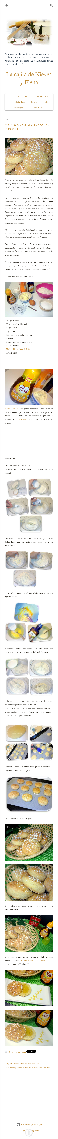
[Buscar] (51, 5)
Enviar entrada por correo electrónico (27, 1063)
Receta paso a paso (35, 1067)
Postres (25, 1067)
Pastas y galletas (16, 1067)
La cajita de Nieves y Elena (29, 78)
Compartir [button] (8, 1063)
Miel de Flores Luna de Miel (18, 349)
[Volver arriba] (29, 1133)
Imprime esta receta (17, 1052)
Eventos (34, 101)
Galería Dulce (19, 101)
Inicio (16, 96)
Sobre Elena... (39, 107)
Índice (27, 96)
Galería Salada (42, 96)
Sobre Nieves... (20, 107)
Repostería (46, 1067)
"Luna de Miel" (11, 408)
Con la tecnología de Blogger (31, 1124)
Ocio (46, 101)
